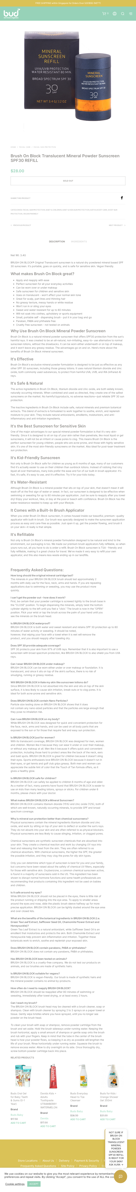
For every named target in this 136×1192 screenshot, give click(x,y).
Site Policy (67, 1166)
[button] (105, 13)
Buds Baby (17, 1114)
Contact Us (109, 1166)
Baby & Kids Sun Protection (76, 210)
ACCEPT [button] (33, 1183)
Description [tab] (57, 241)
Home (13, 147)
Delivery (64, 1160)
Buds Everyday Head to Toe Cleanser (79, 1097)
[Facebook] (122, 198)
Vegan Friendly (30, 214)
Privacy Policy (88, 1166)
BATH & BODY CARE (98, 210)
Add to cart (18, 1122)
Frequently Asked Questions (38, 1166)
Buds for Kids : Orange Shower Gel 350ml (109, 1097)
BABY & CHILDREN (54, 210)
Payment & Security (86, 1160)
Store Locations (28, 1160)
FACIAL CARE (24, 147)
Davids (44, 1118)
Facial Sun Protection (45, 147)
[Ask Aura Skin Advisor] (120, 1176)
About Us (48, 1160)
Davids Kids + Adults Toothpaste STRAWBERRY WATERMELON (48, 1100)
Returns (109, 1160)
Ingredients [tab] (79, 241)
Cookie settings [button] (15, 1184)
